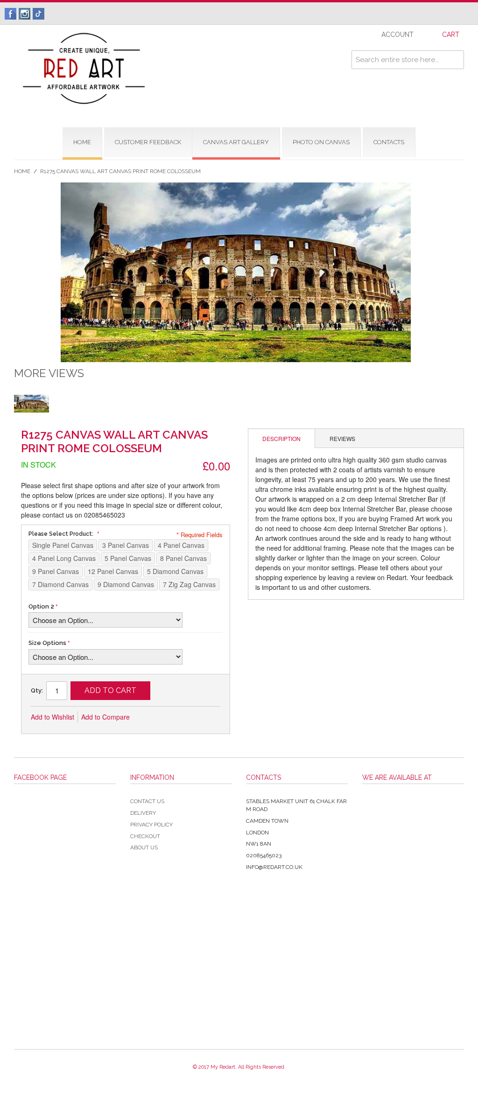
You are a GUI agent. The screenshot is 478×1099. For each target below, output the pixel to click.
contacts (388, 142)
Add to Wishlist (52, 716)
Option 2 (41, 606)
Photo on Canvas (321, 142)
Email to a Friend (149, 717)
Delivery (143, 813)
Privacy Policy (151, 824)
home (82, 142)
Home (22, 171)
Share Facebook (168, 717)
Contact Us (147, 801)
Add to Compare (105, 716)
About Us (144, 847)
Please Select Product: (61, 534)
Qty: (37, 690)
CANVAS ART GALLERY (236, 142)
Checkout (145, 836)
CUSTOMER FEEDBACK (148, 142)
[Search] (454, 59)
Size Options (47, 642)
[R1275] (31, 403)
